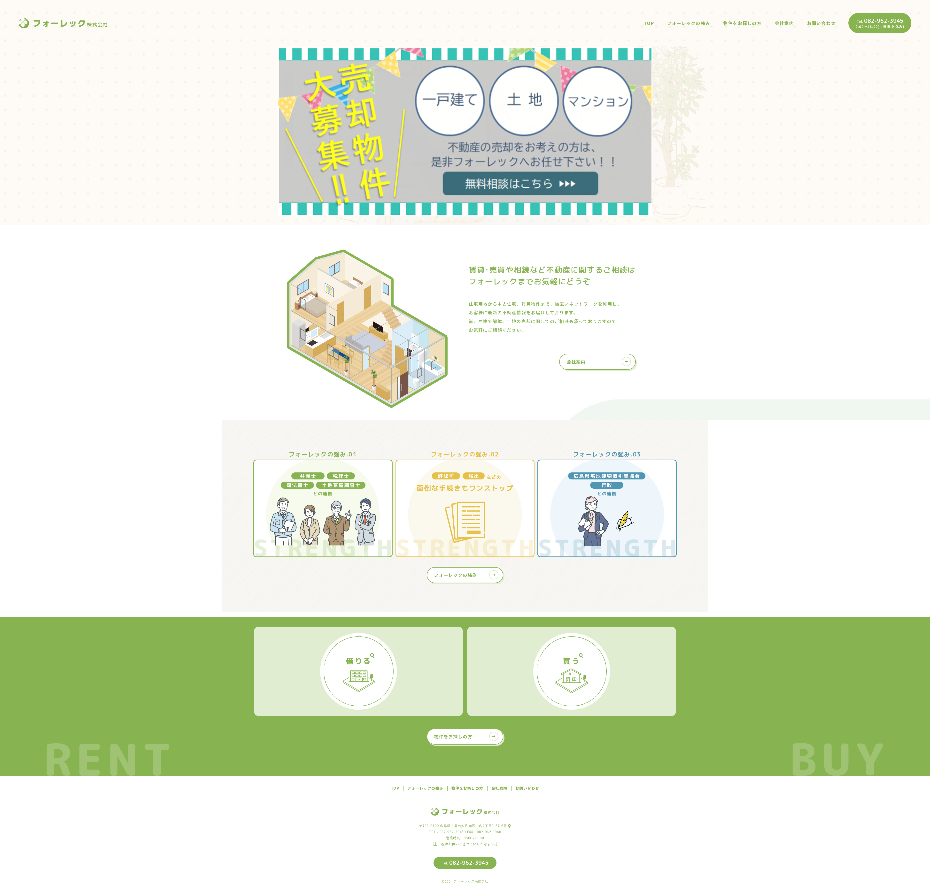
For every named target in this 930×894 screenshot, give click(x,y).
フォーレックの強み (688, 23)
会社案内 (784, 23)
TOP (649, 23)
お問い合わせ (821, 23)
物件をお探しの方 (742, 23)
